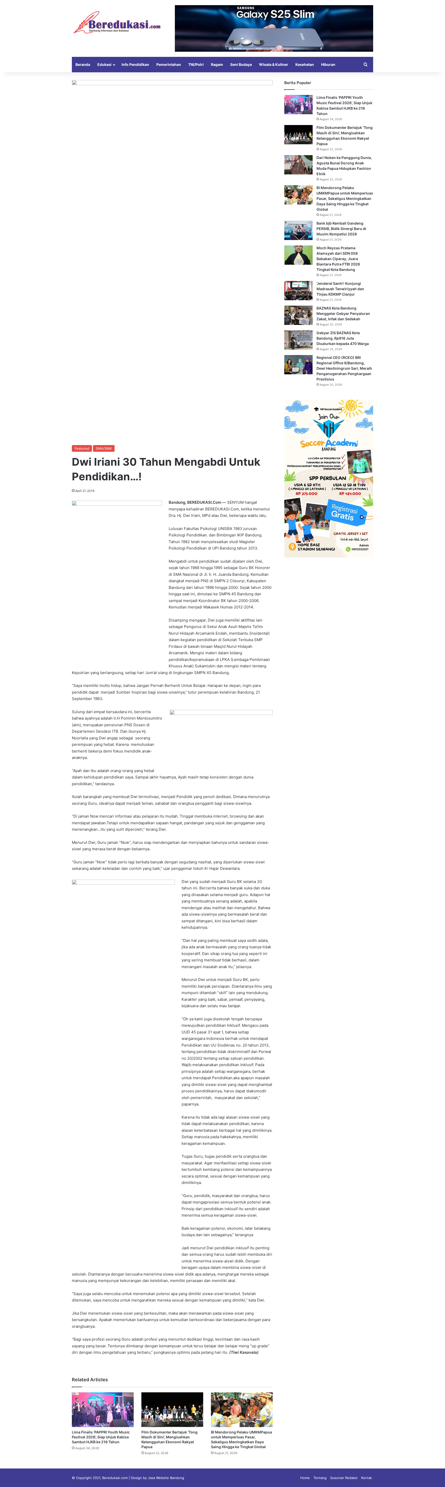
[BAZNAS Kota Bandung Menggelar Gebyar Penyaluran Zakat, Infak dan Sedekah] (298, 315)
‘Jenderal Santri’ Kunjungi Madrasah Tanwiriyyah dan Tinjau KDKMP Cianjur (340, 288)
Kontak (366, 1478)
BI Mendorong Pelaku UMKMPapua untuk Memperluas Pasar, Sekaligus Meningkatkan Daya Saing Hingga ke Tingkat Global (344, 198)
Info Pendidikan (135, 64)
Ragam (217, 64)
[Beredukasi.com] (117, 22)
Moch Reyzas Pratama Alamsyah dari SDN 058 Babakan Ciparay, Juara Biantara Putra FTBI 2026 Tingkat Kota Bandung (338, 259)
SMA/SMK (104, 448)
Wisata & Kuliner (273, 64)
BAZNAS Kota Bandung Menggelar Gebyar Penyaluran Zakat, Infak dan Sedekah (343, 313)
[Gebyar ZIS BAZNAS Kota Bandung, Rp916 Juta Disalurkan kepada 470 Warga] (298, 340)
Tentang (320, 1478)
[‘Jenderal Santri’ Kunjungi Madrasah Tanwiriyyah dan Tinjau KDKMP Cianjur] (298, 290)
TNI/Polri (196, 64)
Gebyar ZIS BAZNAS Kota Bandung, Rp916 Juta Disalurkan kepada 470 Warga (342, 338)
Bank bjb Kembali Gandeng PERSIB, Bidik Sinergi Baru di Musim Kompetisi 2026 (341, 228)
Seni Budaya (241, 64)
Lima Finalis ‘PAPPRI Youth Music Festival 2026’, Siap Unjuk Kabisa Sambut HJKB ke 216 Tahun (101, 1437)
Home (305, 1478)
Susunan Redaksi (343, 1478)
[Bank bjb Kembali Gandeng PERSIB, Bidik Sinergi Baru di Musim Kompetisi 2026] (298, 230)
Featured (82, 448)
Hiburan (328, 64)
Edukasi (104, 64)
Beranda (82, 64)
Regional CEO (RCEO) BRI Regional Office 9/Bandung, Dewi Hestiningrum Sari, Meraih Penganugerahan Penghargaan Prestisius (344, 368)
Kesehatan (304, 64)
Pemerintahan (168, 64)
